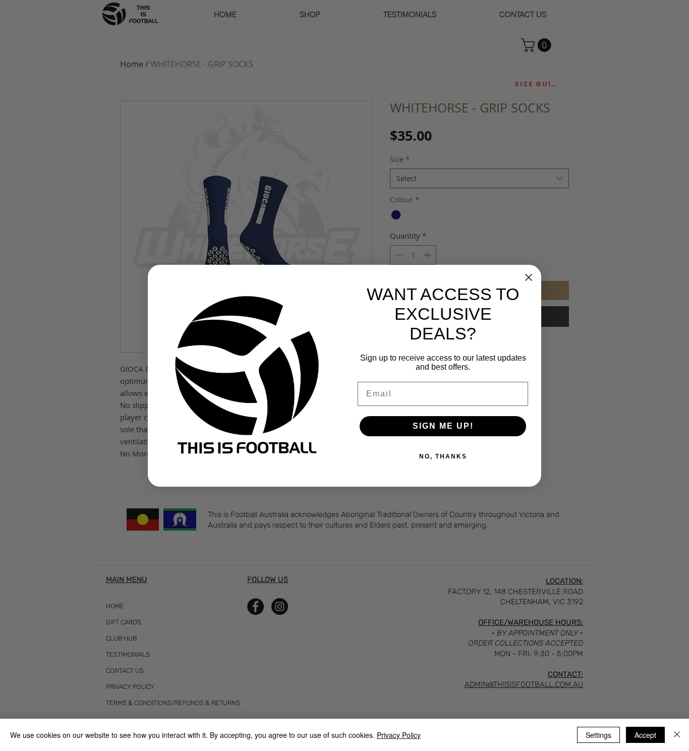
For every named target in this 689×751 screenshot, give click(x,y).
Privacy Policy (399, 735)
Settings (598, 735)
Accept (645, 735)
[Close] (677, 735)
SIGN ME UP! (443, 426)
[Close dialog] (528, 277)
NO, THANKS (443, 456)
